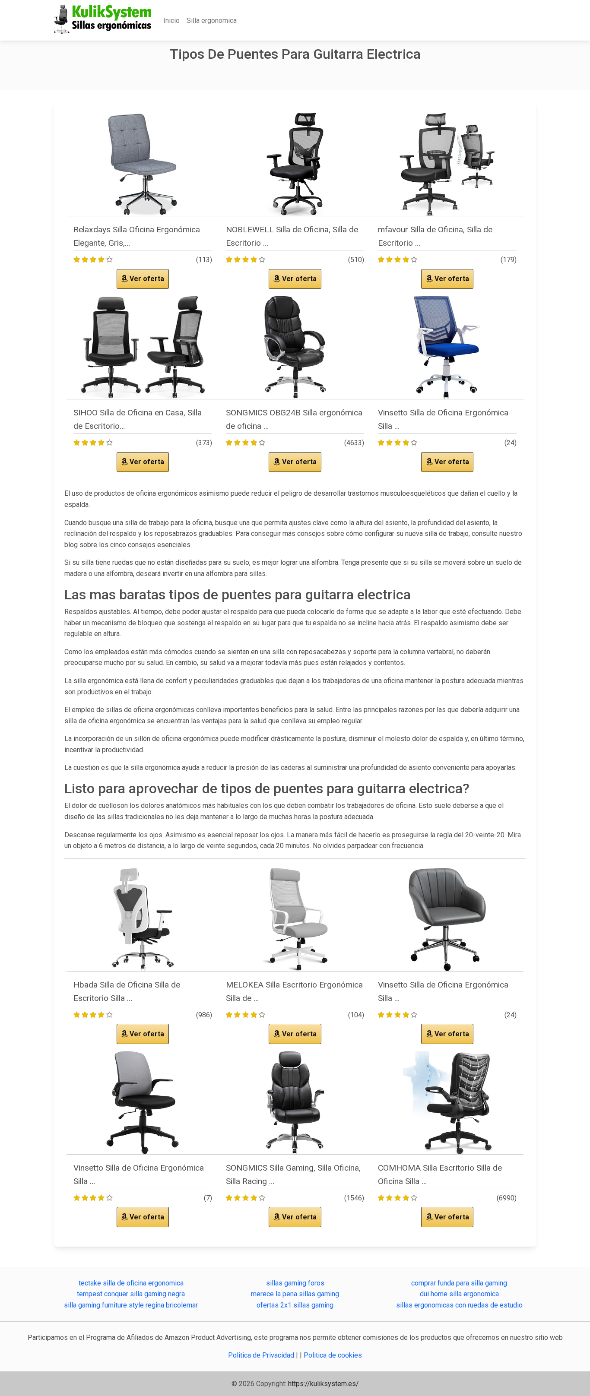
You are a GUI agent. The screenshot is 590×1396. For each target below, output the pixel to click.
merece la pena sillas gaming (295, 1294)
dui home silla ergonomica (459, 1294)
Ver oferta (146, 279)
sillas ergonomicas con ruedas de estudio (459, 1305)
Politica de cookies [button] (333, 1355)
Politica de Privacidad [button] (262, 1355)
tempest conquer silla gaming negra (131, 1294)
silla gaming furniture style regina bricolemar (131, 1305)
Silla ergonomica (212, 20)
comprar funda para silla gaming (459, 1283)
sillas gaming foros (295, 1283)
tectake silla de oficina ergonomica (131, 1283)
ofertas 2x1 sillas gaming (295, 1305)
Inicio (171, 20)
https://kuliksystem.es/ (323, 1384)
